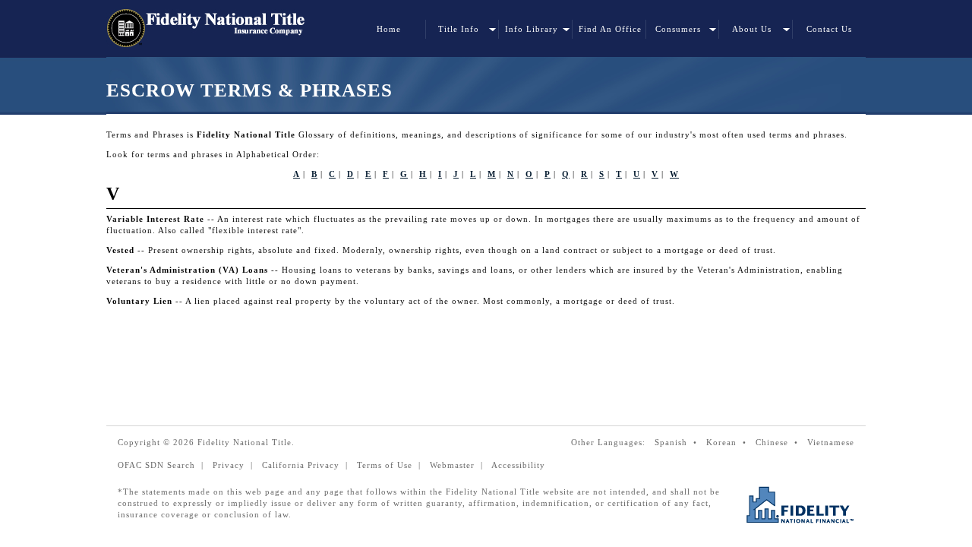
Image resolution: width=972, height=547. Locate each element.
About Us (752, 28)
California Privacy (300, 465)
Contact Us (829, 28)
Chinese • (780, 442)
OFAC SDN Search (156, 465)
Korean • (729, 442)
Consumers (678, 28)
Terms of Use (384, 465)
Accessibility (518, 465)
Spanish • (679, 442)
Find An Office (610, 28)
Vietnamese (830, 442)
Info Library (531, 28)
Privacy (229, 465)
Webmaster (452, 465)
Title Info (458, 28)
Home (389, 28)
